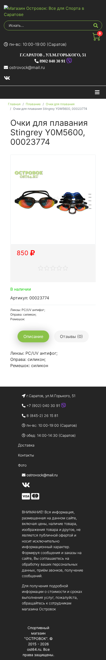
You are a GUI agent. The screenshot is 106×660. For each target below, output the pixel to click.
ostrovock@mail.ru (27, 67)
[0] (96, 39)
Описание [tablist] (33, 336)
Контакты (26, 455)
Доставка (26, 445)
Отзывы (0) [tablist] (71, 336)
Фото (22, 465)
